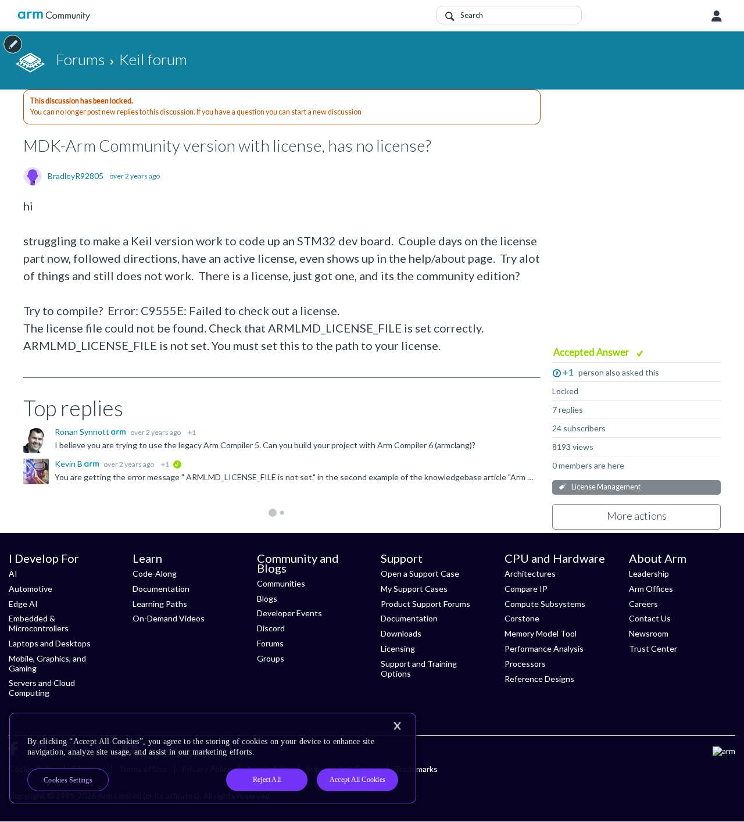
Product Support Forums (425, 604)
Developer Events (289, 613)
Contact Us (650, 618)
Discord (271, 628)
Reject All (267, 779)
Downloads (401, 633)
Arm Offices (651, 589)
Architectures (530, 573)
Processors (525, 664)
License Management (606, 487)
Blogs (267, 598)
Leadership (649, 573)
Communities (281, 583)
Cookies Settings (68, 780)
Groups (270, 658)
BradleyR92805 (75, 176)
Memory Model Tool (541, 633)
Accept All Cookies (357, 779)
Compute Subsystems (545, 604)
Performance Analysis (544, 648)
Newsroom (648, 633)
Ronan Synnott (83, 432)
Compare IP (526, 589)
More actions (637, 515)
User (716, 16)
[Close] (397, 726)
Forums (270, 643)
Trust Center (653, 648)
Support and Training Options (419, 668)
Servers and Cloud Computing (42, 688)
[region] (212, 758)
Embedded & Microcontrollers (39, 623)
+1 (568, 371)
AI (13, 573)
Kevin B (69, 464)
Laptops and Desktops (50, 643)
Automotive (30, 589)
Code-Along (155, 573)
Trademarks (416, 769)
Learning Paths (160, 604)
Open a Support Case (420, 573)
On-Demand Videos (169, 618)
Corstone (522, 618)
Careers (643, 604)
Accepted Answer (592, 352)
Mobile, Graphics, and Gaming (47, 663)
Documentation (161, 589)
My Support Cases (414, 589)
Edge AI (23, 604)
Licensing (398, 648)
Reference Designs (539, 679)
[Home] (53, 16)
